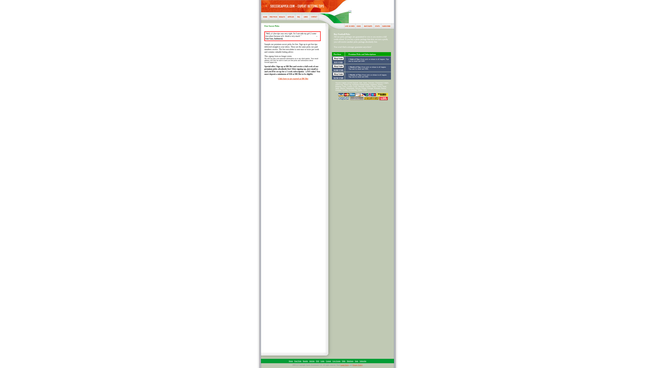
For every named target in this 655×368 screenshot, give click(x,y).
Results (305, 361)
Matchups (350, 361)
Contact (328, 361)
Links (322, 361)
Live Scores (336, 361)
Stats (356, 361)
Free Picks (297, 361)
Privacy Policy (358, 365)
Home (291, 361)
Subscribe (363, 361)
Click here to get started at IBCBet (293, 79)
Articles (312, 361)
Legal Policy (344, 365)
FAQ (317, 361)
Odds (343, 361)
